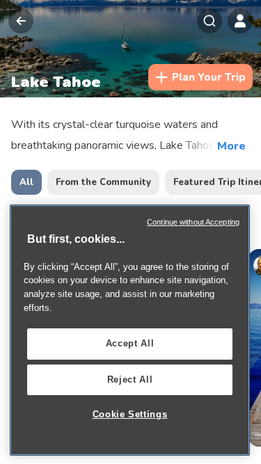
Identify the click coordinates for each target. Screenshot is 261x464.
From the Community (103, 182)
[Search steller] (209, 20)
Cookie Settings (130, 414)
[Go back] (20, 20)
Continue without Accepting (193, 222)
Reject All (130, 379)
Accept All (130, 343)
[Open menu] (240, 20)
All (26, 182)
